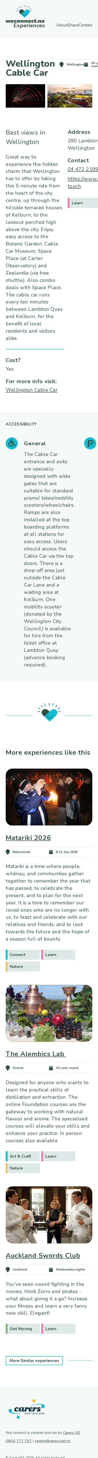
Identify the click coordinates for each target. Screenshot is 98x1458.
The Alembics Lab (36, 1053)
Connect (18, 954)
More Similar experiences (34, 1360)
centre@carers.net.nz (52, 1440)
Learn (50, 954)
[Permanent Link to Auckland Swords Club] (49, 1249)
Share (77, 25)
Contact (63, 29)
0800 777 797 (19, 1440)
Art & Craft (20, 1156)
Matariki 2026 (28, 837)
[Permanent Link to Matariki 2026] (49, 832)
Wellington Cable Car (31, 390)
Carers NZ (71, 1432)
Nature (16, 966)
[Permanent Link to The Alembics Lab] (49, 1048)
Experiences (21, 25)
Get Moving (21, 1328)
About (55, 25)
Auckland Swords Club (43, 1255)
